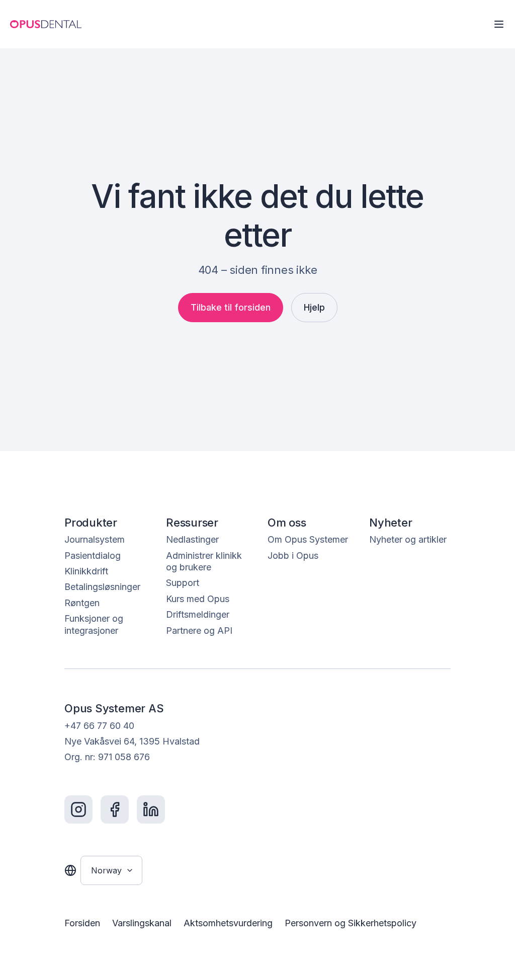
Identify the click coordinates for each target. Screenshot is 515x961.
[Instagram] (78, 809)
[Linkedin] (151, 809)
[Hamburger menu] (499, 24)
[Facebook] (115, 809)
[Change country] (70, 870)
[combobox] (111, 870)
